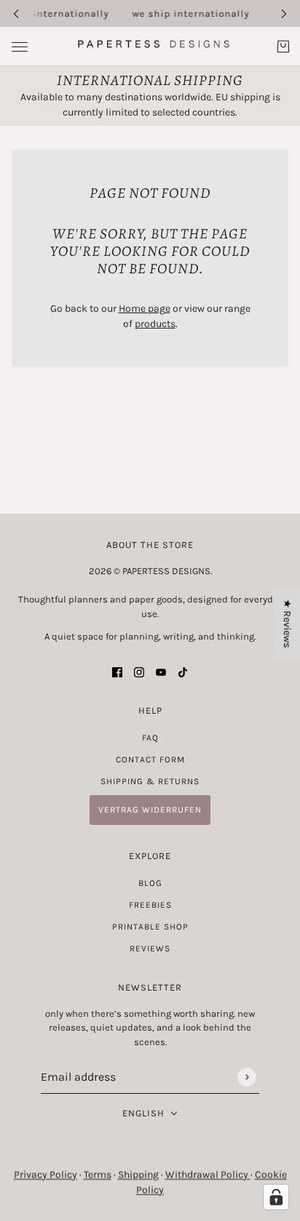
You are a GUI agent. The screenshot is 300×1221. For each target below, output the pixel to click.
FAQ (150, 738)
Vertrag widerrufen (150, 810)
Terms (97, 1175)
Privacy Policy (45, 1175)
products (155, 324)
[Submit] (246, 1077)
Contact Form (150, 759)
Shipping (138, 1175)
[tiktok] (183, 671)
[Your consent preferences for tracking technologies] (276, 1197)
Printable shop (150, 927)
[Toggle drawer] (20, 47)
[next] (284, 13)
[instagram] (139, 671)
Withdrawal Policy (207, 1175)
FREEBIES (150, 905)
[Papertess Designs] (150, 44)
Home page (144, 308)
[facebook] (117, 671)
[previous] (16, 13)
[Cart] (283, 47)
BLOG (150, 883)
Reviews (150, 948)
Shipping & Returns (150, 781)
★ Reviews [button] (287, 623)
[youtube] (161, 671)
